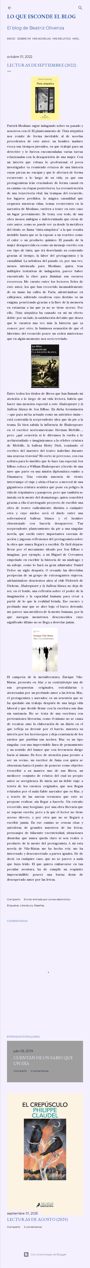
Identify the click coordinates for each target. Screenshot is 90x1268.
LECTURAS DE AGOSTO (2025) (37, 1219)
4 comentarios (39, 1070)
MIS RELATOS (62, 38)
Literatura (26, 905)
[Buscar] (80, 7)
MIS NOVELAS (42, 38)
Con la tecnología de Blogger (49, 1254)
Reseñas (39, 905)
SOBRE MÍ (24, 38)
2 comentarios (33, 1226)
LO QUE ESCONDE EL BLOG (41, 16)
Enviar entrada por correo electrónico (47, 899)
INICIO (11, 38)
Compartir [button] (14, 899)
